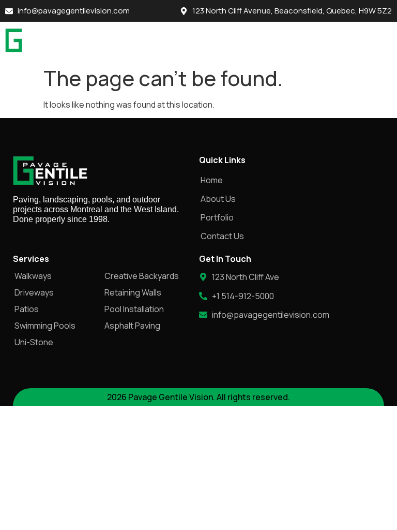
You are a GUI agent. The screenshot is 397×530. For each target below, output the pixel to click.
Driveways (34, 292)
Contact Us (222, 236)
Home (212, 180)
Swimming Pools (44, 325)
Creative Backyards (141, 276)
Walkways (33, 276)
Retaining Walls (132, 292)
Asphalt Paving (132, 325)
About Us (218, 198)
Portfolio (217, 217)
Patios (26, 309)
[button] (381, 42)
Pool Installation (134, 309)
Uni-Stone (33, 342)
